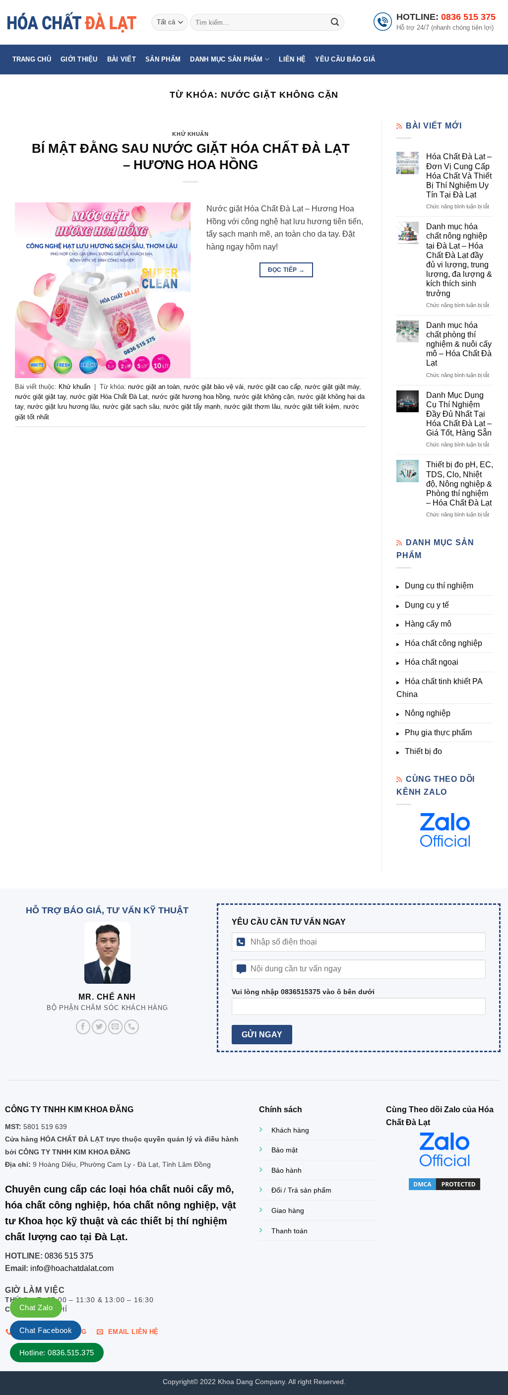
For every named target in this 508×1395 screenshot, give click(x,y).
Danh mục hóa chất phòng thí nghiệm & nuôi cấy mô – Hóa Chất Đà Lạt (459, 344)
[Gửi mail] (115, 1026)
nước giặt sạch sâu (131, 406)
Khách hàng (290, 1130)
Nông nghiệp (427, 713)
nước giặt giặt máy (332, 386)
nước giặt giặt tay (40, 396)
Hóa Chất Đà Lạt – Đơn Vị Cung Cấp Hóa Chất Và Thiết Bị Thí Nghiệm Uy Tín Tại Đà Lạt (459, 175)
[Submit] (334, 22)
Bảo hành (286, 1170)
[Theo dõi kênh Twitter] (99, 1026)
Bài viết (121, 59)
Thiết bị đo (423, 751)
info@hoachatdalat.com (72, 1268)
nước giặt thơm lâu (252, 406)
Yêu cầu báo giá (345, 59)
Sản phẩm (163, 59)
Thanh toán (289, 1231)
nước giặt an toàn (154, 386)
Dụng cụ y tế (427, 605)
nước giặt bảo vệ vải (214, 386)
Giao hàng (287, 1210)
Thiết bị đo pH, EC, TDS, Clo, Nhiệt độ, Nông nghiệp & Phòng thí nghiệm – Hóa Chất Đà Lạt (459, 483)
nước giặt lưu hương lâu (63, 406)
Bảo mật (284, 1150)
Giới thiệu (79, 59)
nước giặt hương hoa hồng (191, 396)
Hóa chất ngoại (431, 662)
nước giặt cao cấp (274, 386)
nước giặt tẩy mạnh (191, 406)
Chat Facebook (45, 1330)
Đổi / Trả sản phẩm (301, 1190)
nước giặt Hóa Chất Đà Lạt (109, 396)
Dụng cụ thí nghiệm (439, 585)
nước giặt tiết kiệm (311, 406)
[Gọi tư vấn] (131, 1026)
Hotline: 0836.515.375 (56, 1352)
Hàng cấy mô (428, 624)
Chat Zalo (36, 1307)
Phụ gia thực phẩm (438, 732)
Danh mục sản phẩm (226, 59)
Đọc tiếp (286, 269)
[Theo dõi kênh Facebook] (83, 1026)
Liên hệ (292, 59)
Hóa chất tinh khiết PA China (439, 687)
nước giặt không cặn (264, 396)
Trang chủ (31, 59)
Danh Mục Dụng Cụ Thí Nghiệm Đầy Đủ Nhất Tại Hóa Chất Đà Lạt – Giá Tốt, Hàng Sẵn (459, 414)
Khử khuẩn (190, 134)
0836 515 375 (468, 17)
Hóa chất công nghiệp (443, 643)
